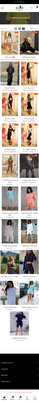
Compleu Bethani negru (19, 338)
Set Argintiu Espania (29, 149)
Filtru (4, 28)
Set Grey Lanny (29, 88)
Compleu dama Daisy (9, 307)
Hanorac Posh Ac (9, 88)
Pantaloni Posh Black (29, 57)
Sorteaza (35, 28)
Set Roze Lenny (10, 119)
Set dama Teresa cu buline (9, 276)
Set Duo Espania (29, 119)
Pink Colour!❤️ (9, 57)
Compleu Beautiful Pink (10, 246)
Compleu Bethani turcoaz (29, 307)
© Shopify (29, 392)
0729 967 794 (20, 2)
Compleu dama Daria (29, 276)
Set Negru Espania (10, 149)
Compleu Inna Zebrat (29, 180)
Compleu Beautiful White (29, 246)
